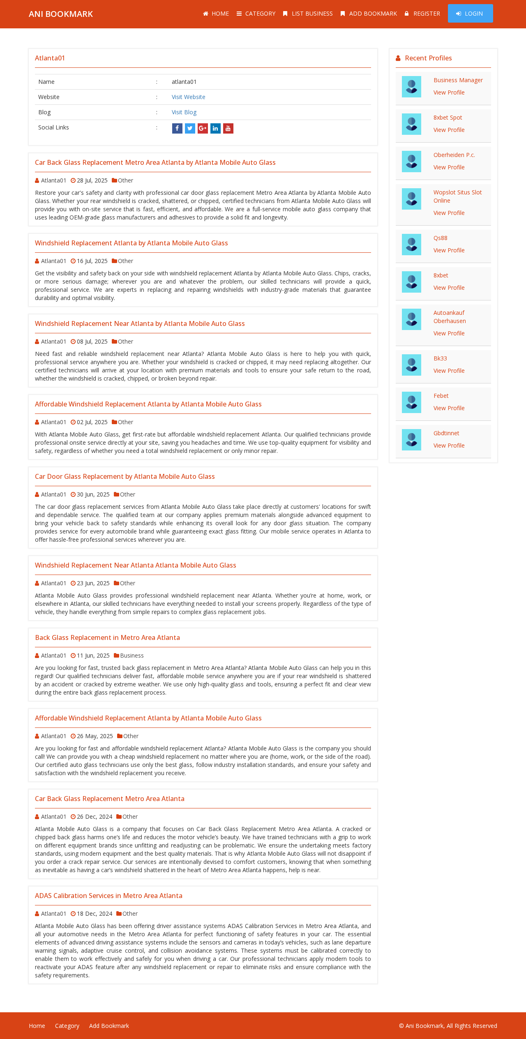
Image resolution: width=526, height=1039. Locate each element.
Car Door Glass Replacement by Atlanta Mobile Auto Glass (125, 476)
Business (132, 655)
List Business (312, 13)
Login (474, 13)
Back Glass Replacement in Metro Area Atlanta (107, 637)
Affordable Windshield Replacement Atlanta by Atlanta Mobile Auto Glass (148, 404)
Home (220, 13)
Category (260, 13)
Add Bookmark (373, 13)
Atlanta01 (54, 180)
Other (125, 180)
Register (426, 13)
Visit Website (188, 97)
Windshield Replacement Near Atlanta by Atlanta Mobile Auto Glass (140, 323)
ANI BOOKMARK (61, 13)
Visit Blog (184, 112)
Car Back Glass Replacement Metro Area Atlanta (110, 798)
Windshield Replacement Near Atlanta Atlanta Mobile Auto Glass (135, 565)
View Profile (449, 92)
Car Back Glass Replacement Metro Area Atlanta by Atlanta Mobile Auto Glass (155, 162)
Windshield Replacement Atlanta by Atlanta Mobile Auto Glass (131, 242)
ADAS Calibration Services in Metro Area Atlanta (108, 895)
